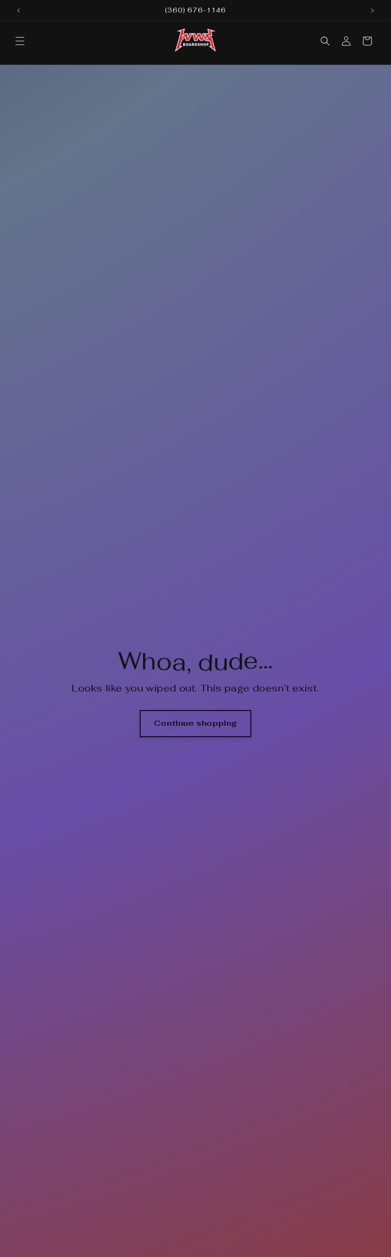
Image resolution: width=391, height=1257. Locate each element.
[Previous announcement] (18, 10)
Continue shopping (195, 723)
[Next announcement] (372, 10)
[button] (20, 41)
